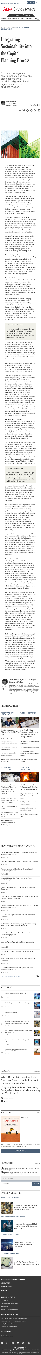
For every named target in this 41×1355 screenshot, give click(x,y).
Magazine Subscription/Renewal (13, 1279)
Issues (38, 1112)
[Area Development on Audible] (29, 1343)
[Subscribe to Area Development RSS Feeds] (7, 1343)
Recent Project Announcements (9, 1309)
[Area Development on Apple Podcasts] (18, 1343)
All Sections (38, 18)
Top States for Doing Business (9, 1326)
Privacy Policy (29, 1352)
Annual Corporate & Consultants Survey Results (13, 1321)
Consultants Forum (7, 3)
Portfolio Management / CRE (28, 769)
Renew (38, 2)
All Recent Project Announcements (11, 976)
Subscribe (30, 2)
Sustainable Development (6, 769)
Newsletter (5, 1283)
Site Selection (4, 1306)
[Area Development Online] (20, 1348)
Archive (37, 1163)
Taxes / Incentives (28, 713)
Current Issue (6, 1287)
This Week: (19, 1173)
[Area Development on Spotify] (23, 1343)
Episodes (37, 1071)
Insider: (20, 1169)
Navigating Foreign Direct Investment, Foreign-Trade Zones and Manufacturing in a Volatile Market (20, 1090)
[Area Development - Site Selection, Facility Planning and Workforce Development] (20, 9)
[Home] (13, 1343)
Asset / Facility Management (7, 714)
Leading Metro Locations (7, 1323)
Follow (14, 15)
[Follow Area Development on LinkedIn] (2, 1343)
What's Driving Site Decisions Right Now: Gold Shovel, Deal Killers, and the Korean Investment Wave (20, 1080)
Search (27, 15)
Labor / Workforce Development (9, 1303)
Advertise (16, 3)
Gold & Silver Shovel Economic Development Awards (15, 1318)
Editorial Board (31, 18)
